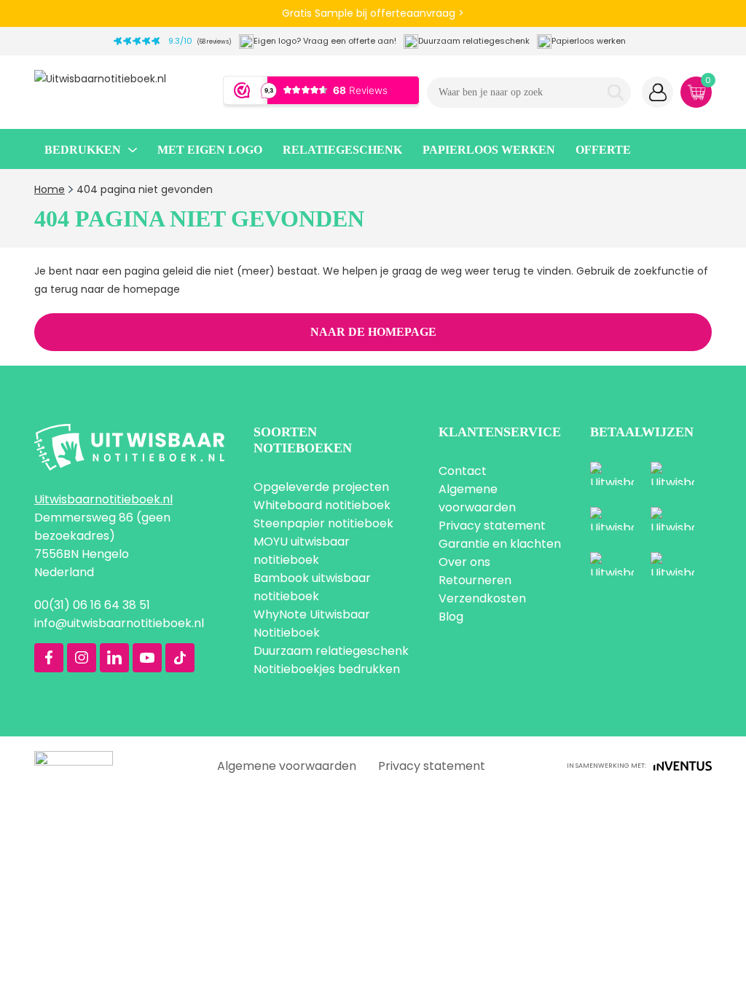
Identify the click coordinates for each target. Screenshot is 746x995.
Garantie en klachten (500, 543)
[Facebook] (48, 657)
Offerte (603, 149)
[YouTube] (147, 657)
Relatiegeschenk (342, 149)
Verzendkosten (482, 598)
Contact (463, 471)
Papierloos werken (489, 149)
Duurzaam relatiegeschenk (331, 650)
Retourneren (475, 580)
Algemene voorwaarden (286, 766)
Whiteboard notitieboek (322, 505)
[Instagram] (81, 657)
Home (49, 189)
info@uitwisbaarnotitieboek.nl (119, 623)
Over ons (464, 562)
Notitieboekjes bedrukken (327, 669)
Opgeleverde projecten (321, 487)
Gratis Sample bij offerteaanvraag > (373, 13)
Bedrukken (82, 149)
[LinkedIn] (114, 657)
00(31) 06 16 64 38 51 (92, 605)
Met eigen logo (209, 149)
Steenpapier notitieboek (323, 523)
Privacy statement (492, 525)
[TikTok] (180, 657)
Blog (451, 616)
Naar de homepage (373, 332)
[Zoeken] (615, 92)
